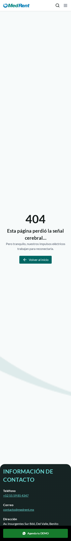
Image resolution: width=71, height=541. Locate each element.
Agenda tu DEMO (38, 533)
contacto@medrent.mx (18, 509)
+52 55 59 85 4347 (16, 495)
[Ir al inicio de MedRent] (16, 5)
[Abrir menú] (65, 5)
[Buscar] (57, 5)
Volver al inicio (39, 259)
